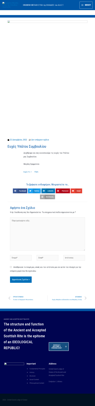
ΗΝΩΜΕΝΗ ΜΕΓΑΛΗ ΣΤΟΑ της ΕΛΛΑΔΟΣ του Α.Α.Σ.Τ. (43, 5)
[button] (20, 190)
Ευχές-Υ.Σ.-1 (28, 172)
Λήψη (36, 172)
